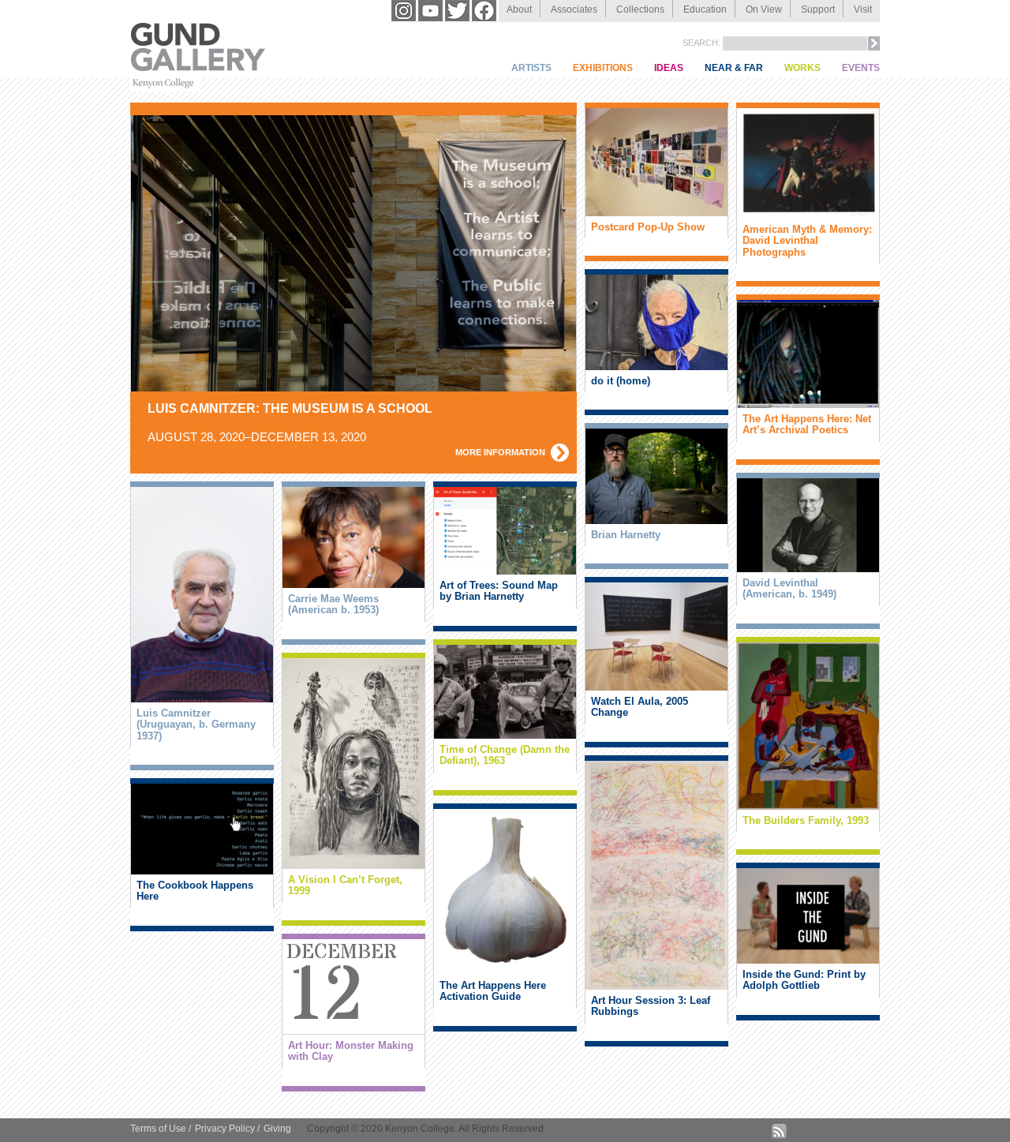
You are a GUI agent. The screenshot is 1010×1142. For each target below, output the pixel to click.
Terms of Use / (160, 1128)
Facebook (485, 10)
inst (404, 10)
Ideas (668, 67)
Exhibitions (603, 67)
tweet (458, 10)
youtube (431, 10)
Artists (531, 67)
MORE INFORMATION (500, 452)
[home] (198, 68)
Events (861, 67)
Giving (277, 1128)
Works (802, 67)
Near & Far (734, 67)
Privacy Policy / (227, 1128)
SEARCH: (703, 42)
